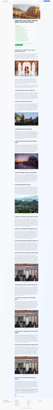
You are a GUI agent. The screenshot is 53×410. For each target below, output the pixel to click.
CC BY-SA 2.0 (26, 328)
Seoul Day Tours (17, 404)
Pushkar (32, 188)
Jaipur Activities (23, 83)
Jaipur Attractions (21, 87)
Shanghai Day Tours (17, 405)
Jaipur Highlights (26, 386)
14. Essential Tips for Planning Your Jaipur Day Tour (21, 39)
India (20, 396)
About (27, 404)
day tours (22, 396)
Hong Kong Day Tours (17, 403)
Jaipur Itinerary (31, 87)
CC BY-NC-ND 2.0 (27, 126)
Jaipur (19, 57)
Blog (15, 3)
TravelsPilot (6, 400)
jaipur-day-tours (19, 47)
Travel (15, 396)
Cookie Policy (28, 403)
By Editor (37, 23)
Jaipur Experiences (20, 80)
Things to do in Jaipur (32, 224)
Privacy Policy (28, 402)
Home (13, 3)
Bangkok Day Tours (17, 402)
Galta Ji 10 (23, 126)
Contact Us (28, 405)
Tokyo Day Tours (17, 401)
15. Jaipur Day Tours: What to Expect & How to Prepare (21, 40)
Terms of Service (29, 401)
